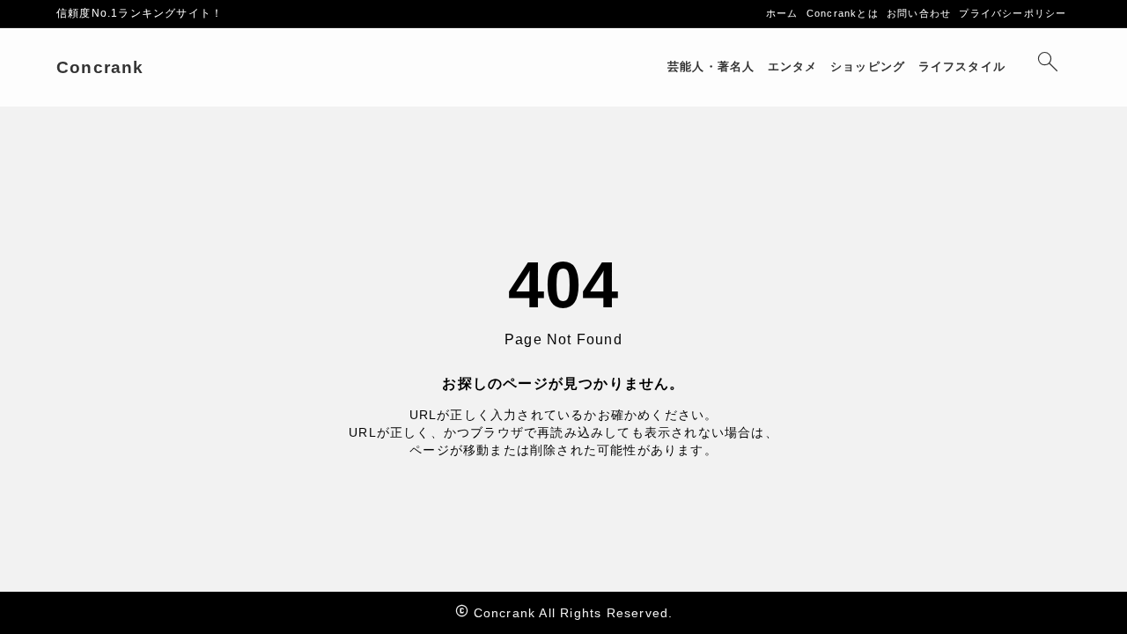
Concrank (100, 67)
